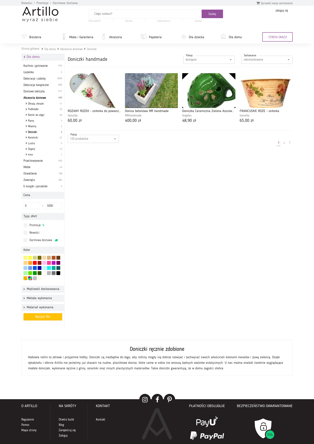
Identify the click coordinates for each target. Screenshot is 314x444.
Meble (42, 167)
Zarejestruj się (67, 430)
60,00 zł (75, 121)
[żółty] (30, 258)
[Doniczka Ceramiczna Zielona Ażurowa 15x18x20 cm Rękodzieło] (208, 90)
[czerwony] (35, 263)
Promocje (42, 3)
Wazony (45, 126)
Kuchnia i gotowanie (42, 65)
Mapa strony (29, 430)
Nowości (26, 3)
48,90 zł (189, 121)
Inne (45, 154)
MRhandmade (133, 115)
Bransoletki (95, 21)
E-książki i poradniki (42, 186)
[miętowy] (35, 258)
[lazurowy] (49, 268)
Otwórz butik (66, 419)
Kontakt (100, 419)
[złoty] (25, 278)
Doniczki (92, 49)
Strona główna (30, 48)
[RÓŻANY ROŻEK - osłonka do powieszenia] (94, 90)
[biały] (44, 273)
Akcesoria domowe (71, 49)
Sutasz (198, 21)
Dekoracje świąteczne (42, 85)
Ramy (45, 120)
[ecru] (25, 263)
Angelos (187, 115)
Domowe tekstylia (42, 91)
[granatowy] (39, 268)
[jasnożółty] (25, 258)
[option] (157, 357)
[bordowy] (39, 263)
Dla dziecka (196, 37)
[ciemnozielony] (39, 273)
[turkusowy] (54, 268)
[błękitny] (30, 268)
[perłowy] (39, 278)
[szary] (49, 273)
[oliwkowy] (39, 258)
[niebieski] (35, 268)
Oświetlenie (42, 173)
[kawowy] (49, 258)
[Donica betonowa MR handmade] (151, 90)
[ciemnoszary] (54, 273)
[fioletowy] (54, 263)
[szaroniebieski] (25, 268)
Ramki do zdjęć (45, 115)
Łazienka (42, 72)
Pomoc (25, 425)
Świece (129, 21)
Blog (61, 425)
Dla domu (235, 37)
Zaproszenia (163, 21)
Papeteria (155, 37)
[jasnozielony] (30, 273)
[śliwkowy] (58, 263)
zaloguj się (282, 10)
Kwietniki (45, 137)
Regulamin (27, 419)
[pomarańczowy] (30, 263)
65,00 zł (247, 121)
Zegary (45, 149)
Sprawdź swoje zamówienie (276, 3)
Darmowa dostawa (65, 3)
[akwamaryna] (58, 268)
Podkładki (45, 109)
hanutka (73, 115)
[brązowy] (58, 258)
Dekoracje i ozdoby (42, 78)
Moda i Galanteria (81, 37)
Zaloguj (63, 435)
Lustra (45, 143)
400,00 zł (133, 121)
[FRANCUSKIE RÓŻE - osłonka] (266, 90)
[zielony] (35, 273)
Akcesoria (115, 37)
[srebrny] (35, 278)
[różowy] (49, 263)
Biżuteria (35, 37)
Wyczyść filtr (42, 316)
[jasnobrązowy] (54, 258)
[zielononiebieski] (44, 268)
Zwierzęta (42, 180)
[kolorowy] (30, 278)
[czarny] (58, 273)
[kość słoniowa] (44, 258)
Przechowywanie (42, 160)
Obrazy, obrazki (45, 103)
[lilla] (44, 263)
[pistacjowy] (25, 273)
